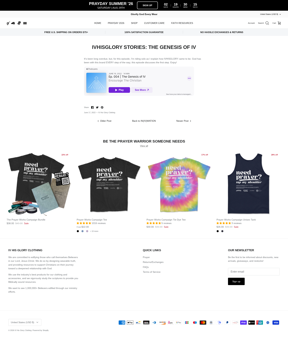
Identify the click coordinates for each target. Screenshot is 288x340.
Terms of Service (151, 272)
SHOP (134, 23)
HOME (97, 23)
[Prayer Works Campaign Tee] (109, 183)
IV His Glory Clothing (23, 330)
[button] (84, 223)
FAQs (146, 267)
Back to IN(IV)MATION (144, 121)
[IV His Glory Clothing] (17, 23)
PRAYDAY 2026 (116, 23)
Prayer (146, 257)
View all (144, 146)
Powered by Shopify (40, 330)
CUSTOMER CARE (154, 23)
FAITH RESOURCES (182, 23)
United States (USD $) (269, 14)
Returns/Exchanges (153, 262)
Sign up (236, 281)
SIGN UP (147, 5)
